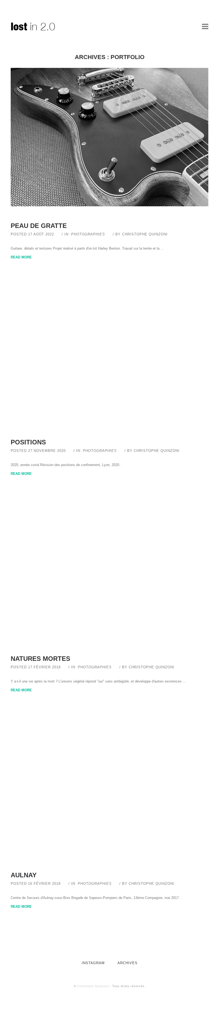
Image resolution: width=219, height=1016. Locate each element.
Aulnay (24, 875)
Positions (28, 442)
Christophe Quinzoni (93, 986)
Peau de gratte (39, 225)
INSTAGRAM (93, 963)
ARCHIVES (128, 963)
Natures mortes (40, 658)
